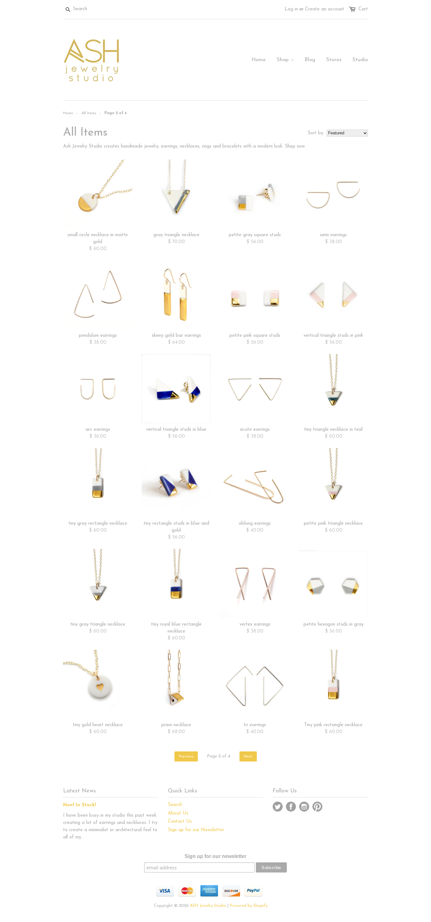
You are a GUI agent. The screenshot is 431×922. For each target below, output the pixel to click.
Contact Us (180, 821)
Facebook (291, 807)
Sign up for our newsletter (215, 856)
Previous (186, 756)
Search (175, 804)
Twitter (278, 807)
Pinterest (317, 807)
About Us (178, 813)
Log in (291, 9)
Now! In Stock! (79, 805)
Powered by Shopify (249, 906)
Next (248, 756)
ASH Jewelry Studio (208, 906)
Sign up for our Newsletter (196, 830)
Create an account (324, 9)
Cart (363, 9)
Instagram (304, 807)
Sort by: (316, 133)
